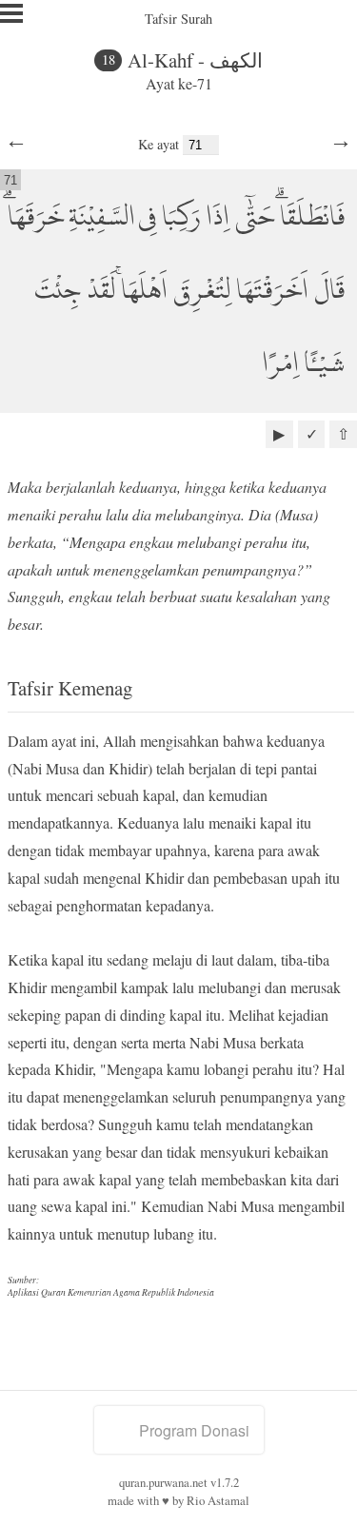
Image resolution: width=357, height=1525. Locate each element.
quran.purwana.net (163, 1482)
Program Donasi (194, 1430)
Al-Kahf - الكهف (195, 60)
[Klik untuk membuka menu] (11, 13)
